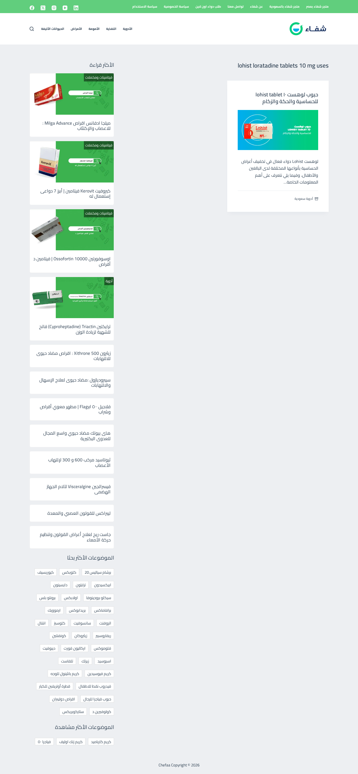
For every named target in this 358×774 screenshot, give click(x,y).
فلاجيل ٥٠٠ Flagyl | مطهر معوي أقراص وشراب (75, 409)
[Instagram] (54, 7)
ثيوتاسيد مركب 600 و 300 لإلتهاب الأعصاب (79, 462)
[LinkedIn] (76, 7)
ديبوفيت (49, 648)
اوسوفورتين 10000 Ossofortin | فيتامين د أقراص (72, 261)
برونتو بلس (47, 597)
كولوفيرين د (101, 711)
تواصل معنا (235, 6)
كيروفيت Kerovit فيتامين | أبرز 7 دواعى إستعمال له (75, 193)
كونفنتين (59, 635)
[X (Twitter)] (43, 7)
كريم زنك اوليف (71, 741)
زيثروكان (80, 635)
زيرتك (85, 661)
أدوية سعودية (304, 199)
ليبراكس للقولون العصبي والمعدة (79, 513)
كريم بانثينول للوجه (65, 673)
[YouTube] (65, 7)
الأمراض (76, 29)
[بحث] (32, 29)
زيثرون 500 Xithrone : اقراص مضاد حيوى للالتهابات (73, 356)
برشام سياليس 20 (98, 572)
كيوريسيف (45, 572)
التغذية (111, 29)
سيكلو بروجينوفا (98, 597)
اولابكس (71, 597)
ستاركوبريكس (73, 711)
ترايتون (81, 584)
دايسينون (60, 584)
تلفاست (67, 661)
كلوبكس (69, 572)
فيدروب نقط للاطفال (95, 686)
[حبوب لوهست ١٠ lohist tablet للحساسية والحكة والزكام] (278, 130)
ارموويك (54, 610)
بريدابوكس (77, 610)
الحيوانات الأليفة (52, 29)
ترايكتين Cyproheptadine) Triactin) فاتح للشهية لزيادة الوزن (75, 329)
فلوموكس (102, 648)
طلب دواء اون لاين (208, 6)
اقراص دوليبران (63, 699)
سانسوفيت (82, 623)
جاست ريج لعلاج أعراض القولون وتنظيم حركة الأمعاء (75, 537)
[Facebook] (32, 7)
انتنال (42, 623)
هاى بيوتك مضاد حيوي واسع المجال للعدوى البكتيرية (77, 436)
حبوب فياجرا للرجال (97, 699)
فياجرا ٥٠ (44, 741)
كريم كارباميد (101, 741)
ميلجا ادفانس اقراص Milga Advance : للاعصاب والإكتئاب (76, 125)
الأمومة (94, 29)
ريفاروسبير (103, 635)
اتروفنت (105, 623)
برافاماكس (102, 610)
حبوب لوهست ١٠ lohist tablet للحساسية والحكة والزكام (287, 98)
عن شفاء (256, 6)
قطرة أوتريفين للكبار (54, 686)
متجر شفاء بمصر (317, 6)
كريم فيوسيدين (99, 673)
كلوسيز (59, 623)
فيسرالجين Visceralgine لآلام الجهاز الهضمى (79, 489)
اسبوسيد (104, 661)
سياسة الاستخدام (144, 6)
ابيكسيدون (102, 584)
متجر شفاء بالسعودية (284, 6)
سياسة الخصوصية (176, 6)
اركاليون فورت (74, 648)
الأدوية (127, 29)
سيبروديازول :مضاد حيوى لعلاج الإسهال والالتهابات (75, 382)
